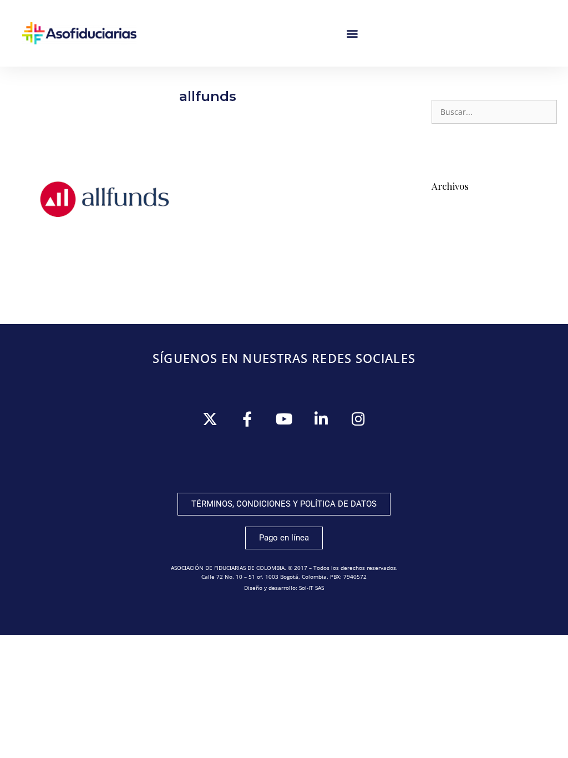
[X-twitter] (209, 418)
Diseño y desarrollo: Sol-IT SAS (284, 588)
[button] (352, 33)
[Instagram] (358, 418)
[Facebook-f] (247, 418)
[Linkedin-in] (321, 418)
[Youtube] (284, 418)
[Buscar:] (494, 112)
